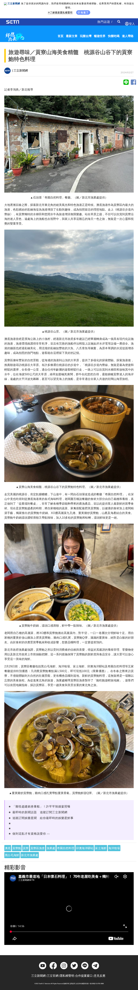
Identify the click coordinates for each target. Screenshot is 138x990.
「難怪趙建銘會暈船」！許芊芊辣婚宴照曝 (41, 806)
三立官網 (52, 975)
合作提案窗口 (84, 975)
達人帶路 (128, 36)
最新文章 (71, 36)
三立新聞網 (38, 975)
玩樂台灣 (85, 36)
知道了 (85, 12)
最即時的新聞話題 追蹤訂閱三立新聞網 (39, 812)
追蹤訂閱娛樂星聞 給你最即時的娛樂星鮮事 (42, 818)
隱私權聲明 (67, 975)
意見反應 (99, 975)
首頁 (60, 36)
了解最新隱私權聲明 (61, 12)
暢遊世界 (99, 36)
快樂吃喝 (113, 36)
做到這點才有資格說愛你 (29, 833)
